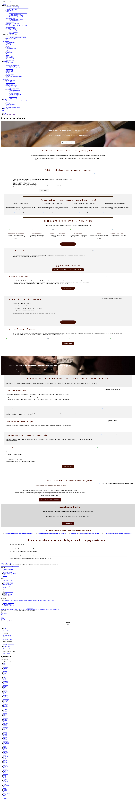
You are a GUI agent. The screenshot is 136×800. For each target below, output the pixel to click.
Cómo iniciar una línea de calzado (11, 580)
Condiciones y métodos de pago (16, 94)
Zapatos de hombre (10, 18)
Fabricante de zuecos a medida (16, 19)
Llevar (2, 617)
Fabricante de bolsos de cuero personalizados (16, 36)
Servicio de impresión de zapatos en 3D (18, 25)
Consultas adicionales (14, 98)
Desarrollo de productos (14, 90)
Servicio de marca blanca (11, 9)
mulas (7, 55)
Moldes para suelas (13, 32)
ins (6, 593)
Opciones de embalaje (14, 93)
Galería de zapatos (7, 586)
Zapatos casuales (10, 60)
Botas (7, 46)
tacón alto (8, 43)
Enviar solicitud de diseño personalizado (10, 566)
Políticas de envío (13, 97)
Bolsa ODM (5, 61)
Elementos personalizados (12, 28)
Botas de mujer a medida (24, 609)
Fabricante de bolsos (8, 583)
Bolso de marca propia (11, 38)
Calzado (8, 103)
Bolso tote (8, 64)
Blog (4, 587)
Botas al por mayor (5, 609)
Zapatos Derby (9, 56)
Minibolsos (8, 72)
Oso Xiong (3, 619)
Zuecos (7, 51)
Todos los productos (54, 609)
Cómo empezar (9, 10)
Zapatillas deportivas (10, 42)
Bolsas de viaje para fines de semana (14, 76)
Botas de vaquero (10, 22)
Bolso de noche (9, 71)
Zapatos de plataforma (11, 48)
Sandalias (8, 47)
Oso (1, 614)
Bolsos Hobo (12, 66)
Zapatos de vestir (10, 57)
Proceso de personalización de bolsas (17, 37)
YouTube (11, 592)
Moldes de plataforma (14, 30)
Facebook (11, 594)
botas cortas (42, 609)
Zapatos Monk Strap (10, 58)
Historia (5, 576)
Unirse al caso (9, 84)
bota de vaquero (9, 52)
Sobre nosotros (6, 79)
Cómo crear (8, 39)
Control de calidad (13, 86)
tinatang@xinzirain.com (8, 603)
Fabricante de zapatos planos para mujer (18, 13)
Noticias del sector (10, 104)
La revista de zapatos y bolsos (13, 107)
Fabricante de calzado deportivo (13, 23)
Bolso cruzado (9, 69)
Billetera (8, 78)
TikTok (9, 595)
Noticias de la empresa (11, 106)
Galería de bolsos (7, 584)
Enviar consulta (4, 613)
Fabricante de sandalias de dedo (16, 15)
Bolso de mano (9, 70)
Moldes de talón (12, 29)
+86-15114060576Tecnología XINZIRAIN (9, 605)
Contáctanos (5, 108)
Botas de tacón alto (14, 609)
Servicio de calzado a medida (12, 6)
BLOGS (5, 99)
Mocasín (8, 53)
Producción (11, 92)
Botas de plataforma (34, 609)
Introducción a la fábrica (11, 85)
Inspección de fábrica (14, 88)
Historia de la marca (10, 81)
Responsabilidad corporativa (9, 573)
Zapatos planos (9, 50)
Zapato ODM (6, 41)
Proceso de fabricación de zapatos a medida (18, 8)
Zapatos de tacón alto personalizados (17, 16)
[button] (68, 142)
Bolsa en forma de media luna (15, 67)
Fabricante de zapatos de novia (16, 14)
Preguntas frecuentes (10, 89)
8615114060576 (7, 635)
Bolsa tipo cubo (9, 75)
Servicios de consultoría (14, 95)
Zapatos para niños (10, 27)
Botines (47, 609)
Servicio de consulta (10, 83)
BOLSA (8, 102)
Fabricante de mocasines (14, 20)
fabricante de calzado (8, 582)
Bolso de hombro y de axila (12, 65)
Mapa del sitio (30, 608)
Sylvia (2, 615)
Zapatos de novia (10, 44)
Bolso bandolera (10, 74)
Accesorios (11, 33)
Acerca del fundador (10, 80)
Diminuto (3, 618)
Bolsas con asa (9, 62)
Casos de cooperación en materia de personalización (17, 100)
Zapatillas (8, 24)
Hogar (4, 4)
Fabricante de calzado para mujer (13, 11)
